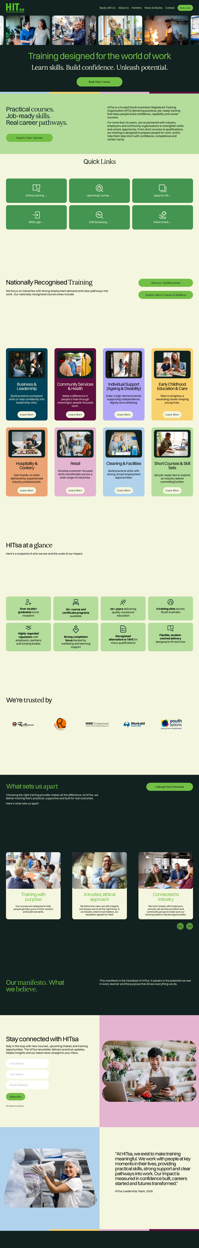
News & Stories (153, 7)
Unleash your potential (170, 786)
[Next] (189, 926)
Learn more (36, 184)
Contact (169, 7)
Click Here (36, 210)
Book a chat (185, 8)
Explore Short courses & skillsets (165, 295)
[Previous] (180, 926)
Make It (100, 184)
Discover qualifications (165, 282)
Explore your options (29, 137)
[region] (99, 31)
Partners (137, 7)
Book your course (99, 81)
